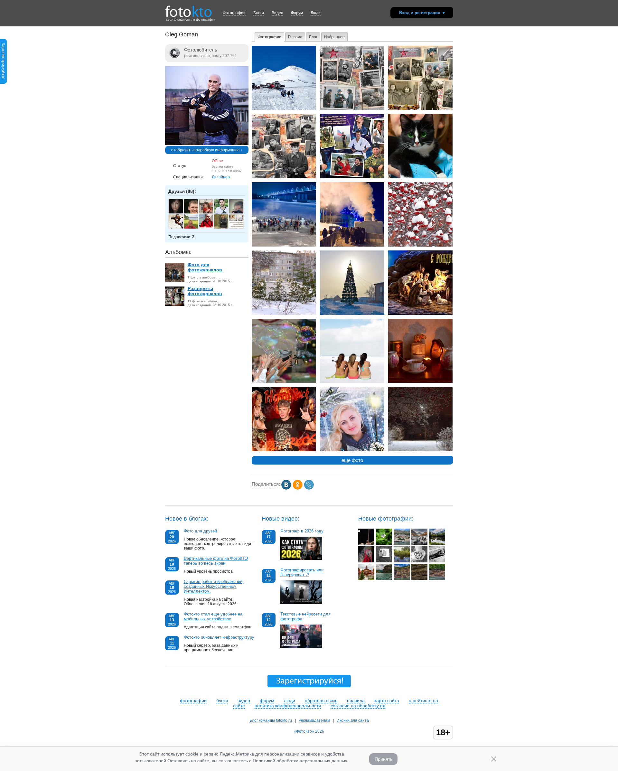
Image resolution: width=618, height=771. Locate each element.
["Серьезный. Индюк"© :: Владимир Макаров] (366, 561)
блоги (222, 700)
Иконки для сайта (353, 720)
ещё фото (352, 460)
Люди (316, 13)
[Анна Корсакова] (179, 213)
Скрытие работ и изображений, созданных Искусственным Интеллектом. (214, 586)
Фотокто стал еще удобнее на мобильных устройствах (213, 616)
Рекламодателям (314, 720)
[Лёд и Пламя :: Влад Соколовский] (419, 543)
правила (356, 700)
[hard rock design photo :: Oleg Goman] (284, 450)
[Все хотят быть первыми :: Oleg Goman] (284, 382)
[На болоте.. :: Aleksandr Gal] (402, 561)
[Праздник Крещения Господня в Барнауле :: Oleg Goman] (352, 245)
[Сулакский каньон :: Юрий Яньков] (384, 579)
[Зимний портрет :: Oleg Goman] (352, 450)
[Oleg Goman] (206, 143)
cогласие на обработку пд (358, 705)
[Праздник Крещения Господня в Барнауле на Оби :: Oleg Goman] (284, 245)
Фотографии (234, 13)
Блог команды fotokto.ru (270, 720)
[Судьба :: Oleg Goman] (284, 313)
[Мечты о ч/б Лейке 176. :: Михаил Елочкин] (384, 561)
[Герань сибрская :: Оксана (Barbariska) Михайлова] (384, 543)
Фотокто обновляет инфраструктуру (219, 637)
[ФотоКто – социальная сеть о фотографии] (188, 9)
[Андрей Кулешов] (209, 228)
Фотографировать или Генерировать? (301, 572)
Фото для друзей (200, 531)
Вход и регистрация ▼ (422, 12)
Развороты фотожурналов (205, 291)
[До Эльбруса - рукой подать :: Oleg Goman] (284, 109)
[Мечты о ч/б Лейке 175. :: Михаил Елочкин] (419, 561)
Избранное (334, 37)
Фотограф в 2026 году (301, 531)
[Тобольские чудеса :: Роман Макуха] (366, 579)
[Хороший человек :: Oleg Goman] (352, 177)
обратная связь (321, 700)
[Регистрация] (3, 82)
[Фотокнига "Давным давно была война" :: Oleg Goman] (352, 109)
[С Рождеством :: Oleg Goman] (420, 313)
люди (289, 700)
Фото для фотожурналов (205, 267)
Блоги (258, 13)
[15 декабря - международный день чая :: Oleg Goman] (420, 382)
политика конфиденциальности (288, 705)
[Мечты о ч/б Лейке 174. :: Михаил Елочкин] (437, 561)
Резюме (295, 37)
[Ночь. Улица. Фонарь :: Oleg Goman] (420, 450)
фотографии (193, 700)
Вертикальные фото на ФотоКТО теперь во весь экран (216, 561)
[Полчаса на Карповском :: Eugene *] (437, 543)
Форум (297, 13)
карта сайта (386, 700)
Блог (313, 37)
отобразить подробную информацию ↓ (206, 150)
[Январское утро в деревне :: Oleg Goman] (352, 313)
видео (244, 700)
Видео (277, 13)
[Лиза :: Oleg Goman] (420, 177)
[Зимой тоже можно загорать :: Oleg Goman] (352, 382)
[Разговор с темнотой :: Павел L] (366, 543)
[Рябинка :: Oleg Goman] (420, 245)
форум (267, 700)
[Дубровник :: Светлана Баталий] (402, 543)
